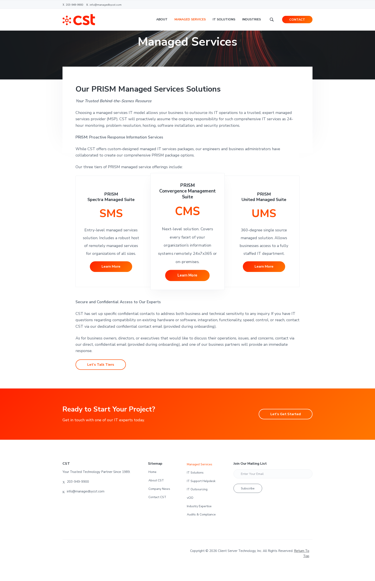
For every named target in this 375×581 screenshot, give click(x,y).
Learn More (111, 266)
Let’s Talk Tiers (100, 364)
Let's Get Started (285, 414)
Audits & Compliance (201, 514)
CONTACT (297, 20)
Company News (159, 489)
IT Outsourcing (197, 489)
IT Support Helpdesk (201, 481)
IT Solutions (195, 473)
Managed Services (199, 464)
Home (152, 472)
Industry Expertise (199, 506)
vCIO (190, 498)
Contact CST (157, 497)
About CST (156, 480)
